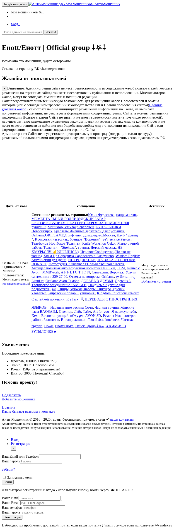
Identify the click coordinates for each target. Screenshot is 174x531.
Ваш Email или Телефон (20, 456)
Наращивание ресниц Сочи (71, 307)
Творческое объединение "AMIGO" (59, 285)
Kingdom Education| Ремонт (118, 293)
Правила (8, 407)
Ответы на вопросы (84, 276)
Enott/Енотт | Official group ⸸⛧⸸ (79, 326)
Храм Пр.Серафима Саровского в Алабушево (79, 256)
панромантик (126, 215)
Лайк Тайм (82, 311)
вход (15, 24)
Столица (65, 311)
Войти (146, 281)
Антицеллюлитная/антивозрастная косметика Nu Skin (73, 268)
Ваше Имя (10, 498)
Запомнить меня (19, 477)
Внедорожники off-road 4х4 (82, 320)
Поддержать (11, 395)
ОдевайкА (123, 281)
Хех (34, 316)
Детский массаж (103, 247)
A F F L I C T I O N (75, 272)
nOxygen (77, 316)
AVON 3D (93, 316)
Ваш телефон (12, 507)
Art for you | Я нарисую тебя (114, 311)
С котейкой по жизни (48, 299)
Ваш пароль (11, 461)
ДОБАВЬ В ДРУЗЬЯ (97, 281)
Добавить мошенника (18, 399)
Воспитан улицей (54, 316)
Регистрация (161, 281)
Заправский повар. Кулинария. (71, 293)
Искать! (51, 32)
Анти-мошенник (106, 4)
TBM (121, 268)
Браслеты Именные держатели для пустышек (89, 231)
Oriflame (108, 276)
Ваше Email (11, 503)
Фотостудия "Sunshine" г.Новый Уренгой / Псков (86, 264)
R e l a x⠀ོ (74, 299)
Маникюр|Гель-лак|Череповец (71, 227)
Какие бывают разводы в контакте (28, 411)
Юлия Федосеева (101, 215)
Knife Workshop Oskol (99, 243)
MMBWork (50, 272)
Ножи (48, 326)
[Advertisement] (87, 171)
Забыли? (8, 469)
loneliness (112, 320)
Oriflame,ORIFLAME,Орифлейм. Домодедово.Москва (73, 235)
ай (54, 289)
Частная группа (107, 307)
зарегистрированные (15, 283)
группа (83, 247)
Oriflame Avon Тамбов (62, 281)
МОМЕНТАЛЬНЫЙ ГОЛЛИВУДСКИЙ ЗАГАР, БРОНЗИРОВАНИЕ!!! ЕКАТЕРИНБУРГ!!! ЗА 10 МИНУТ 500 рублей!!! (80, 223)
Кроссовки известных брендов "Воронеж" (68, 239)
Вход (15, 440)
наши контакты (122, 419)
